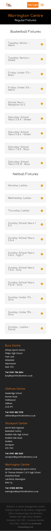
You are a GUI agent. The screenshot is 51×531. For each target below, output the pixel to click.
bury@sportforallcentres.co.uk (18, 375)
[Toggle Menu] (42, 5)
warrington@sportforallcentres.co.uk (21, 491)
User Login (33, 4)
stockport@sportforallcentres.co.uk (21, 456)
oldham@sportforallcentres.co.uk (20, 415)
